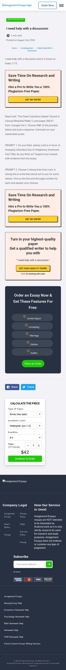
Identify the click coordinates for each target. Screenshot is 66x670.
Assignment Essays (9, 515)
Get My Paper (33, 99)
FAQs (22, 524)
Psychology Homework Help (16, 617)
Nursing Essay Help (13, 603)
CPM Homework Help (13, 637)
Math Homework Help (13, 623)
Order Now (47, 5)
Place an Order (33, 363)
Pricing (7, 535)
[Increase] (39, 446)
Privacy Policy (23, 515)
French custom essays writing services (22, 644)
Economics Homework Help (16, 610)
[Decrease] (28, 446)
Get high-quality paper (33, 268)
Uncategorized (16, 19)
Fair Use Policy (23, 533)
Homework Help (11, 630)
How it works (7, 525)
